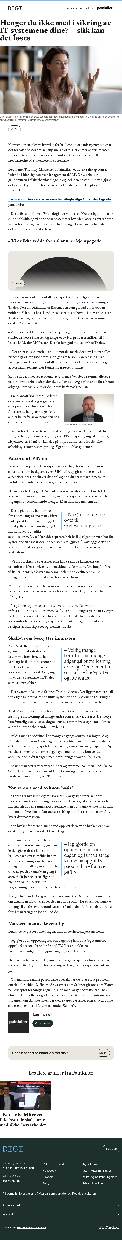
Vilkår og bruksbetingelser (100, 1177)
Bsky (46, 1183)
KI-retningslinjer (93, 1183)
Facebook (49, 1170)
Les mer (103, 1053)
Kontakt (8, 1214)
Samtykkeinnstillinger (97, 1170)
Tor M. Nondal (12, 1180)
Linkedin (48, 1177)
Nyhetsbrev (90, 1164)
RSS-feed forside (54, 1164)
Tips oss (111, 1148)
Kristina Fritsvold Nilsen (18, 1168)
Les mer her (44, 1023)
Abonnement (11, 1205)
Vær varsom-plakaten (53, 1193)
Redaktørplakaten (84, 1193)
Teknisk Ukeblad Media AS (31, 1227)
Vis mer (18, 283)
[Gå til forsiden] (15, 8)
